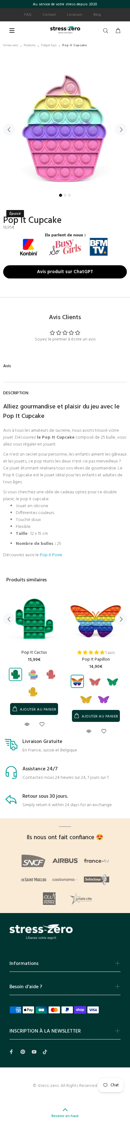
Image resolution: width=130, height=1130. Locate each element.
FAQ (28, 15)
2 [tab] (65, 195)
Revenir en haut (65, 1116)
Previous (9, 130)
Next (121, 130)
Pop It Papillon (96, 659)
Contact (49, 15)
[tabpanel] (65, 126)
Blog (97, 15)
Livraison (74, 15)
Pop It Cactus (34, 652)
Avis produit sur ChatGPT (65, 271)
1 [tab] (60, 195)
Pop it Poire (51, 555)
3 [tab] (69, 195)
